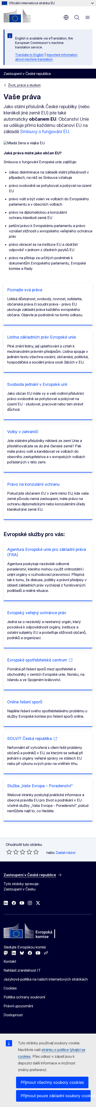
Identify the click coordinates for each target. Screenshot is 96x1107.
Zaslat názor (66, 852)
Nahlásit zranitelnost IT (22, 970)
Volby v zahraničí (22, 431)
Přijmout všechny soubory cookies (52, 1082)
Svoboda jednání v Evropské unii (37, 384)
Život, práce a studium (24, 85)
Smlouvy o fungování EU (44, 131)
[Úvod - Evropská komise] (17, 15)
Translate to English (29, 55)
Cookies (10, 988)
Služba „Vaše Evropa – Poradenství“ (40, 785)
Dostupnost (13, 1015)
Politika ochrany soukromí (24, 997)
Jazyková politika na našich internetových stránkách (46, 979)
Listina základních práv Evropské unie (41, 337)
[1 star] (9, 852)
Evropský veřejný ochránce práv (36, 612)
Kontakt (10, 961)
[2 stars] (12, 852)
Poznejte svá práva (24, 289)
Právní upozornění (18, 1006)
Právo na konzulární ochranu (33, 484)
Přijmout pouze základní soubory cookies (56, 1095)
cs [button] (66, 17)
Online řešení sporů (24, 702)
